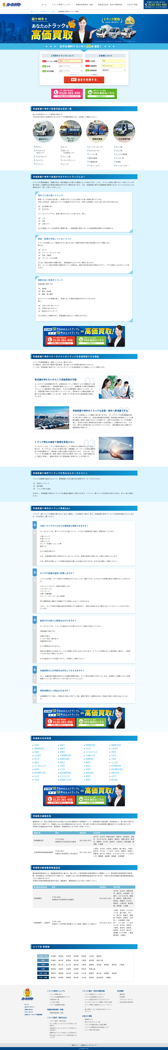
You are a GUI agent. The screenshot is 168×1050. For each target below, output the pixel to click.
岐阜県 (99, 964)
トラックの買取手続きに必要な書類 (95, 1024)
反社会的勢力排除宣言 (126, 1002)
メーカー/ (52, 61)
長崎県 (68, 977)
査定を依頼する (84, 79)
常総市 (36, 762)
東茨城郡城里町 (65, 772)
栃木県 (60, 960)
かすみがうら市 (91, 752)
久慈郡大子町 (90, 755)
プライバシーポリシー (84, 75)
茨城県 (53, 960)
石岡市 (36, 745)
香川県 (99, 973)
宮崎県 (91, 977)
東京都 (91, 960)
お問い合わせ (28, 1009)
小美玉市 (114, 748)
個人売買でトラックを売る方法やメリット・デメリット (98, 1010)
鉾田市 (88, 776)
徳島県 (91, 973)
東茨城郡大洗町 (40, 772)
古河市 (113, 755)
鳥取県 (53, 973)
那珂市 (36, 769)
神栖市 (113, 752)
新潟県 (53, 964)
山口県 (83, 973)
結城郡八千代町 (65, 779)
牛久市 (88, 748)
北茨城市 (37, 755)
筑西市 (88, 762)
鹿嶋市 (62, 752)
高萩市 (62, 762)
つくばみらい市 (40, 765)
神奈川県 (100, 960)
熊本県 (76, 977)
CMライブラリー (29, 1007)
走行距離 (50, 71)
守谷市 (36, 779)
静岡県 (106, 964)
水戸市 (113, 776)
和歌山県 (92, 969)
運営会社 (122, 994)
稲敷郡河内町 (116, 745)
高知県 (114, 973)
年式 (48, 66)
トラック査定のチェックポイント (95, 994)
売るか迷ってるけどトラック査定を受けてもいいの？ (63, 1036)
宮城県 (76, 956)
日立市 (36, 776)
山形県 (91, 956)
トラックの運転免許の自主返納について (97, 1027)
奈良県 (83, 969)
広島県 (76, 973)
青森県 (60, 956)
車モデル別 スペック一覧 (92, 1022)
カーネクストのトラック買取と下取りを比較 (98, 1002)
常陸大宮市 (115, 772)
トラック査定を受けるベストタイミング (97, 999)
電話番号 (93, 66)
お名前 (92, 61)
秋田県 (83, 956)
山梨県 (83, 964)
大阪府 (68, 969)
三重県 (121, 964)
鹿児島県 (100, 977)
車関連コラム (89, 1019)
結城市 (88, 779)
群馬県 (68, 960)
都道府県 (93, 70)
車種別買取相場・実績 (84, 4)
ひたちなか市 (65, 776)
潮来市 (62, 745)
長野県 (91, 964)
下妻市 (113, 759)
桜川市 (36, 759)
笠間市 (36, 752)
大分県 (83, 977)
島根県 (60, 973)
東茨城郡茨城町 (117, 769)
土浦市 (62, 765)
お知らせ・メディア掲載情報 (33, 1014)
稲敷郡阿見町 (90, 745)
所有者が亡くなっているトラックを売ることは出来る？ (63, 1029)
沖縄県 (108, 977)
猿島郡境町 (90, 759)
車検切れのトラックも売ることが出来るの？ (63, 1033)
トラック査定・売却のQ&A (58, 1021)
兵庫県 (76, 969)
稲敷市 (62, 748)
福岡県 (53, 977)
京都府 (60, 969)
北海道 (53, 956)
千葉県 (83, 960)
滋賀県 (53, 969)
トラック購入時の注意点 (92, 1030)
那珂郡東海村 (116, 765)
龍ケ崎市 (114, 779)
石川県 (68, 964)
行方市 (62, 769)
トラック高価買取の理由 (57, 1005)
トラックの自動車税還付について (60, 997)
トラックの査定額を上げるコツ (94, 997)
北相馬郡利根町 (65, 755)
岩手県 (68, 956)
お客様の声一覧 (54, 999)
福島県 (99, 956)
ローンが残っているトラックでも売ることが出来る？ (63, 1024)
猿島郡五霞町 (65, 759)
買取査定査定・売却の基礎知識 (110, 4)
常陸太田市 (90, 772)
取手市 (88, 765)
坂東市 (88, 769)
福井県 (76, 964)
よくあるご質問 (54, 1002)
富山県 (60, 964)
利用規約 (72, 75)
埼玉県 (76, 960)
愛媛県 (106, 973)
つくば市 (114, 762)
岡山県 (68, 973)
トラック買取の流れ (56, 994)
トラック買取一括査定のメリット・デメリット (98, 1006)
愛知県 (114, 964)
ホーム (44, 4)
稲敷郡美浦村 (39, 748)
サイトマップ (28, 1012)
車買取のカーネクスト (88, 1045)
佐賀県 (60, 977)
